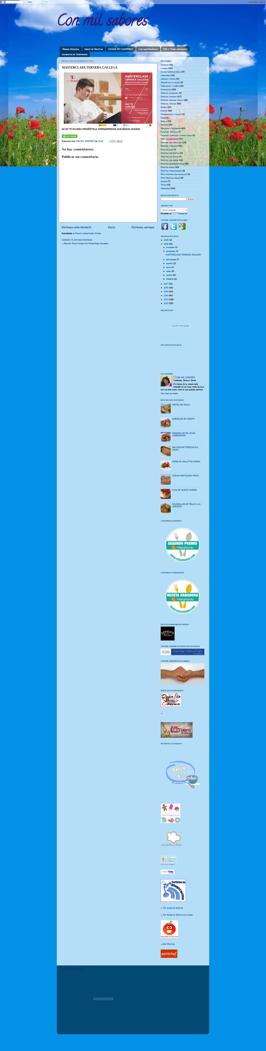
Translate (182, 213)
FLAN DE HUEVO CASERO (184, 490)
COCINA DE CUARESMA (120, 49)
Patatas (164, 124)
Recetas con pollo (169, 156)
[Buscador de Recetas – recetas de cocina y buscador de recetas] (169, 937)
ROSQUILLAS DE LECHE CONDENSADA (183, 434)
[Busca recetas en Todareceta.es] (172, 908)
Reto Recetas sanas (170, 178)
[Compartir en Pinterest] (121, 141)
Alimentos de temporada (74, 54)
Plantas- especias (169, 131)
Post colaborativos (170, 139)
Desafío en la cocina (170, 82)
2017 (166, 283)
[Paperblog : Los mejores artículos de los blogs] (167, 873)
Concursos (166, 75)
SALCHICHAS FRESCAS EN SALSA (185, 448)
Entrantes (166, 89)
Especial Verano (168, 103)
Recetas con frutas (170, 153)
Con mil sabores (102, 22)
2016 (166, 287)
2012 (166, 303)
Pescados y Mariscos (171, 128)
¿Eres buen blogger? (168, 864)
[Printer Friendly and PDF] (69, 137)
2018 (166, 244)
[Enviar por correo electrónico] (110, 141)
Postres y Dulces (169, 146)
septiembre (171, 259)
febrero (170, 279)
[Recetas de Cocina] (171, 847)
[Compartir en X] (116, 141)
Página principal (70, 49)
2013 (166, 299)
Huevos (164, 110)
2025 (166, 240)
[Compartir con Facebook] (118, 141)
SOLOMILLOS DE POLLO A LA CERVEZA (186, 505)
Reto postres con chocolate (174, 174)
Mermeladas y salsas (171, 114)
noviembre (171, 251)
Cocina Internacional (171, 71)
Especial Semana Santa (172, 100)
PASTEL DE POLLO (181, 404)
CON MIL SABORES (185, 377)
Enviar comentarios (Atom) (88, 233)
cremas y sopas (168, 79)
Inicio (111, 227)
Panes (163, 117)
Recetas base (167, 149)
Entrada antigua (143, 227)
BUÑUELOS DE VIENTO (183, 418)
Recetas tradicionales (171, 170)
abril (169, 271)
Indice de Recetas (94, 49)
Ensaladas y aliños (170, 86)
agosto (169, 263)
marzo (169, 275)
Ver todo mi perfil (169, 393)
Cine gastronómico (148, 49)
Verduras (165, 188)
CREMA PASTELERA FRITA (185, 475)
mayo (169, 267)
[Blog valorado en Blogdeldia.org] (168, 859)
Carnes (164, 68)
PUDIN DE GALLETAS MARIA (186, 461)
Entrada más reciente (76, 227)
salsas (164, 181)
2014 (166, 295)
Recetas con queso (169, 160)
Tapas (163, 184)
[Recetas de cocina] (169, 957)
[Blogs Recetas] (177, 914)
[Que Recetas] (168, 944)
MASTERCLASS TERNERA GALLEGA (183, 254)
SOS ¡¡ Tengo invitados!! (175, 49)
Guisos (164, 107)
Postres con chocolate (171, 142)
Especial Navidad (169, 96)
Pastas (164, 121)
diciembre (170, 247)
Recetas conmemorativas (172, 163)
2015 (166, 291)
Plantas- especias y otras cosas (176, 135)
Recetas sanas (168, 167)
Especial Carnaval (169, 93)
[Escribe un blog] (113, 141)
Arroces (165, 65)
